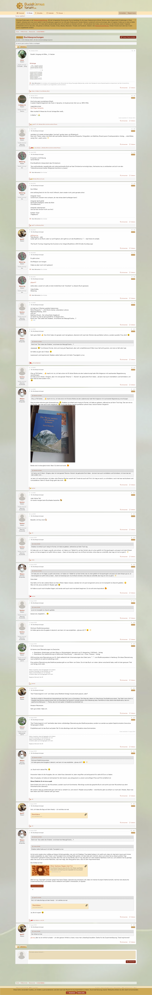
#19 (134, 643)
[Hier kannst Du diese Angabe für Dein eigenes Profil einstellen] (30, 83)
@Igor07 (33, 282)
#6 (134, 229)
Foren (30, 13)
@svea (33, 937)
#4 (134, 152)
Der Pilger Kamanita (37, 108)
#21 (134, 717)
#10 (134, 329)
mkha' (18, 40)
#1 (134, 50)
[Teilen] (132, 51)
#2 (134, 95)
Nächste (23, 46)
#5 (134, 183)
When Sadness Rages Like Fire (61, 866)
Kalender (51, 13)
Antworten (124, 87)
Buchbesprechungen (34, 37)
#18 (134, 622)
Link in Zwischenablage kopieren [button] (44, 40)
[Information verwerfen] (135, 20)
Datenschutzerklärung (40, 20)
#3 (134, 128)
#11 (134, 367)
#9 (134, 302)
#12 (134, 389)
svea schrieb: (37, 544)
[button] (44, 13)
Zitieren (133, 87)
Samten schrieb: (38, 341)
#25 (134, 925)
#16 (134, 564)
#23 (134, 803)
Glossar (60, 13)
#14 (134, 514)
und (38, 179)
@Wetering (34, 235)
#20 (134, 688)
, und (40, 91)
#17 (134, 601)
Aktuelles (39, 13)
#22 (134, 751)
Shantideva (36, 814)
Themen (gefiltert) (20, 16)
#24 (134, 830)
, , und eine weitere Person (45, 124)
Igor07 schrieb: (37, 897)
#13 (134, 492)
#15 (134, 537)
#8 (134, 276)
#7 (134, 252)
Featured (21, 13)
